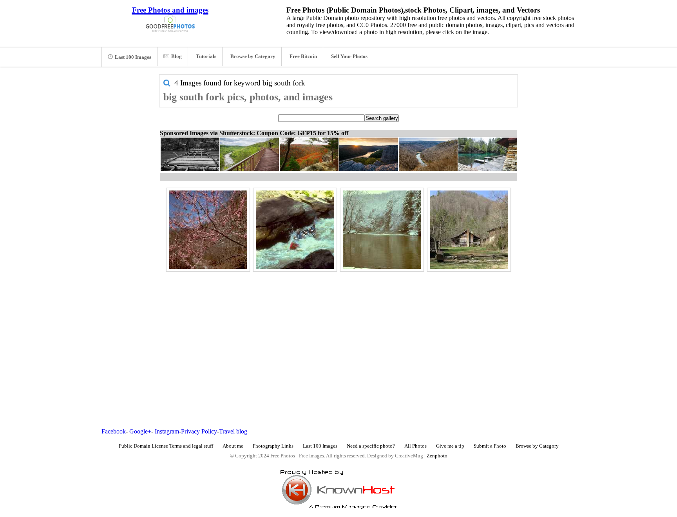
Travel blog (233, 431)
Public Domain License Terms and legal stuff (166, 446)
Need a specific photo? (371, 446)
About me (233, 446)
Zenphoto (437, 456)
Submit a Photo (490, 446)
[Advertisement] (338, 329)
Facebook (113, 431)
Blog (176, 56)
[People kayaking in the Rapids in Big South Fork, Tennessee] (295, 230)
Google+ (140, 431)
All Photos (415, 446)
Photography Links (273, 446)
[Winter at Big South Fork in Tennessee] (382, 230)
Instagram (167, 431)
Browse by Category (252, 56)
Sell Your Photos (349, 56)
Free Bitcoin (303, 56)
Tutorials (206, 56)
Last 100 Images (133, 57)
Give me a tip (450, 446)
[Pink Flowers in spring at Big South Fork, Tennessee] (208, 230)
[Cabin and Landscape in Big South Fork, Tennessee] (469, 230)
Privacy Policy (199, 431)
